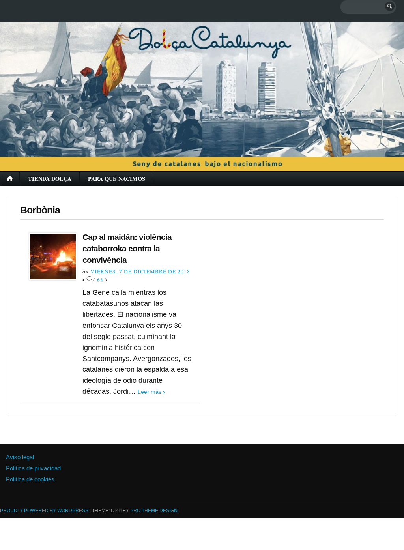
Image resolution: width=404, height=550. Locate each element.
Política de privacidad (33, 468)
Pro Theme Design (154, 510)
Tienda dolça (49, 178)
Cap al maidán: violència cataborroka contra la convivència (127, 248)
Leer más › (151, 392)
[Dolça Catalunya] (202, 90)
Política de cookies (30, 479)
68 (100, 279)
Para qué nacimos (116, 178)
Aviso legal (20, 457)
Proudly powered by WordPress (44, 510)
